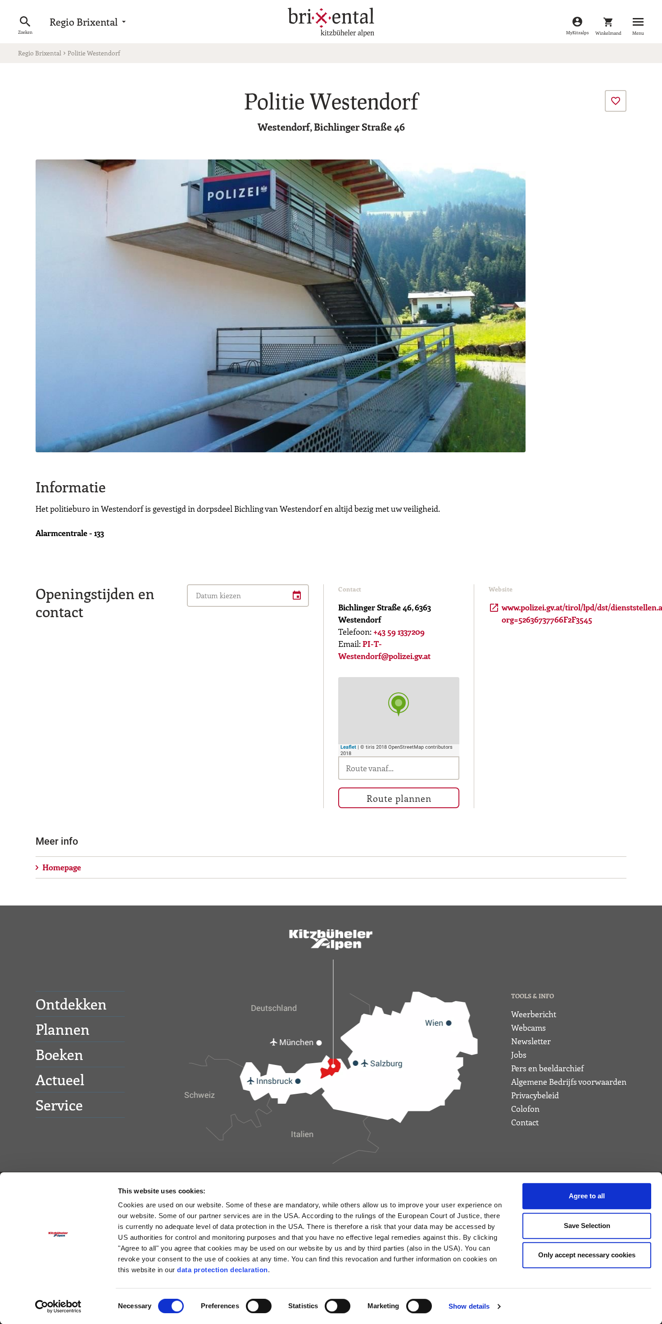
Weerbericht (533, 1014)
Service (59, 1104)
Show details (469, 1306)
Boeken (59, 1054)
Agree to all (587, 1196)
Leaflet (348, 747)
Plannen (63, 1028)
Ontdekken (71, 1003)
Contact (525, 1122)
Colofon (525, 1108)
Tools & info (532, 996)
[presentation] (615, 101)
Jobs (518, 1054)
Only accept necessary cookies (586, 1255)
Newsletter (531, 1041)
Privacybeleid (535, 1095)
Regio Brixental (89, 22)
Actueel (60, 1079)
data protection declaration (222, 1270)
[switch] (259, 1306)
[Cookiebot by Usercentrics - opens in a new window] (58, 1306)
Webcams (528, 1027)
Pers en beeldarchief (547, 1068)
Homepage (61, 867)
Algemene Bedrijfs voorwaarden (568, 1081)
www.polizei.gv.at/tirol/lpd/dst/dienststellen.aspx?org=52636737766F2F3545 (550, 613)
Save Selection (587, 1225)
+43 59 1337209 (399, 631)
